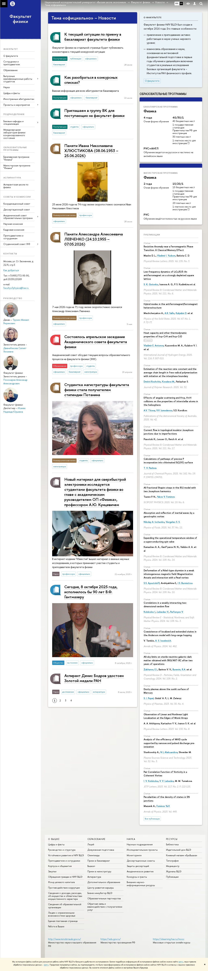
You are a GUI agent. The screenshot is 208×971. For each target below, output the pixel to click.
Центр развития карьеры (100, 887)
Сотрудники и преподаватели (11, 63)
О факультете (10, 55)
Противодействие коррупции (64, 887)
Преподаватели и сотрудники (64, 860)
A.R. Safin (169, 313)
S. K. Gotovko (151, 284)
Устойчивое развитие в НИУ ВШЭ (66, 855)
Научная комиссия (13, 223)
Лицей (90, 844)
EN (181, 3)
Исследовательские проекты (142, 849)
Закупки (52, 871)
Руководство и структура (61, 849)
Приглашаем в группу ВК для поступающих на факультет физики (94, 113)
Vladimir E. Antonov (154, 345)
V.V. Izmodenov (164, 410)
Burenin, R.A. (179, 669)
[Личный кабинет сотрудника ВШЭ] (194, 3)
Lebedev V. (163, 611)
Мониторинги (134, 855)
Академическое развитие (140, 871)
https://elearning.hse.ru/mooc (168, 939)
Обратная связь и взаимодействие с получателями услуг (104, 906)
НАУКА (131, 839)
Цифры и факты (11, 93)
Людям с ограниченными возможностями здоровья (61, 914)
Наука (6, 87)
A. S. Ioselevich (163, 640)
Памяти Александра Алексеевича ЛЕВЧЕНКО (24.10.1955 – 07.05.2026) (93, 239)
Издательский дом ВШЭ (178, 849)
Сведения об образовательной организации (64, 906)
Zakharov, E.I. (150, 669)
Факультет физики (21, 18)
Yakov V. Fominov (166, 496)
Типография (172, 860)
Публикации (152, 234)
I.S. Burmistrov (185, 583)
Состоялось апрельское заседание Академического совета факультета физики (95, 341)
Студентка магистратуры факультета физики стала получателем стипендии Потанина (96, 389)
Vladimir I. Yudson (166, 255)
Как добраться (11, 270)
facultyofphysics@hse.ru (16, 287)
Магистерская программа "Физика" (16, 167)
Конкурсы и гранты (137, 876)
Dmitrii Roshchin (152, 381)
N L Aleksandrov (168, 752)
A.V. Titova (149, 410)
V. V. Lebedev (166, 781)
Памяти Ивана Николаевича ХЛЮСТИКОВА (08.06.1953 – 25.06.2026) (91, 150)
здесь (180, 961)
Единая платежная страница (63, 921)
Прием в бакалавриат (98, 860)
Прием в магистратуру (99, 871)
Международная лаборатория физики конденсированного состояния (14, 133)
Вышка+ (91, 866)
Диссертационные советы (141, 860)
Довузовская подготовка (100, 849)
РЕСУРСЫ (172, 839)
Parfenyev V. (176, 611)
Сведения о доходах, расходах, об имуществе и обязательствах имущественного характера (65, 895)
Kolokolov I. (150, 611)
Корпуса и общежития (60, 866)
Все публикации (152, 818)
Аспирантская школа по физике (15, 186)
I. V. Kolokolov (151, 781)
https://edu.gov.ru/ (111, 939)
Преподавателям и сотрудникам (13, 237)
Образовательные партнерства (104, 898)
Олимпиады (93, 855)
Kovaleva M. (168, 381)
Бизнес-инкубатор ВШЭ (99, 893)
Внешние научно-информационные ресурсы (141, 884)
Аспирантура (94, 876)
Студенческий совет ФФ (16, 244)
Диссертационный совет (16, 209)
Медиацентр (172, 866)
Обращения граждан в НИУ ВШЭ (65, 876)
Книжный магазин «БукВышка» (181, 855)
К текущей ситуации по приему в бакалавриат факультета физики (92, 37)
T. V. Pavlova (150, 467)
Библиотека (172, 844)
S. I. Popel (149, 698)
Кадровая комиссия (13, 229)
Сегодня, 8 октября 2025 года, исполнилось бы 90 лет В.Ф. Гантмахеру (90, 591)
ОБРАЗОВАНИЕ (96, 839)
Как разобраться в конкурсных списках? (90, 80)
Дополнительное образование (103, 882)
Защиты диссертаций (138, 866)
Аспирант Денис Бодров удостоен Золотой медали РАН (94, 678)
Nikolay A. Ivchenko (154, 521)
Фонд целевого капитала (61, 882)
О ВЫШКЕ (54, 839)
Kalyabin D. (181, 313)
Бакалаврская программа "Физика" (16, 158)
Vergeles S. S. (173, 521)
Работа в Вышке (56, 926)
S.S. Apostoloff (152, 583)
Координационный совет (16, 203)
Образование (10, 70)
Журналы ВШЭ (173, 871)
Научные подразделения (140, 844)
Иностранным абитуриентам (18, 98)
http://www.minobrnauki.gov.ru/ (64, 939)
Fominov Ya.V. (163, 806)
